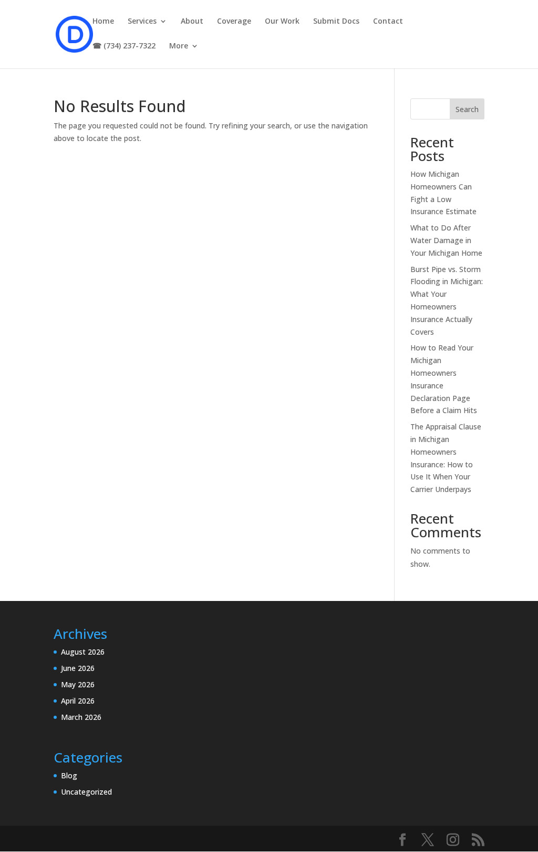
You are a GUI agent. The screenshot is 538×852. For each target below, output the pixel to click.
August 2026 (83, 652)
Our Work (282, 21)
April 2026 (78, 701)
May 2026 (78, 684)
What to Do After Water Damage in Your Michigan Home (446, 240)
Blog (69, 775)
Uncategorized (86, 792)
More (178, 46)
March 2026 (81, 717)
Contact (388, 21)
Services (142, 21)
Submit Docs (336, 21)
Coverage (234, 21)
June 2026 (78, 668)
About (192, 21)
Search (467, 109)
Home (103, 21)
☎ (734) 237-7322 (124, 46)
